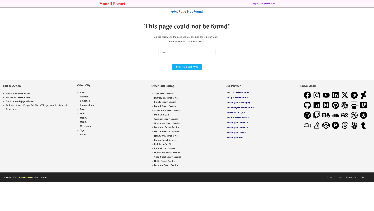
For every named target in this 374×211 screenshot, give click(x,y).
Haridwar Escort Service (166, 135)
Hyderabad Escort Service (167, 152)
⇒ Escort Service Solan (238, 92)
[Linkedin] (335, 95)
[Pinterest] (335, 105)
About (329, 177)
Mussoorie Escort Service (166, 131)
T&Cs (363, 177)
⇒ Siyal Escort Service (238, 97)
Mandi (83, 121)
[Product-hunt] (335, 125)
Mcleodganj (86, 126)
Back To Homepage (187, 66)
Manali (83, 117)
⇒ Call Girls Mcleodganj (238, 102)
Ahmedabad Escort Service (167, 110)
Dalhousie (85, 100)
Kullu (82, 113)
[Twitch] (316, 115)
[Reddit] (363, 115)
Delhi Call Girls (161, 114)
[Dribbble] (354, 115)
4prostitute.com (25, 177)
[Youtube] (326, 95)
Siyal (82, 130)
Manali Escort (112, 3)
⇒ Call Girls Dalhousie (237, 122)
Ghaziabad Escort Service (167, 122)
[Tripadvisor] (344, 115)
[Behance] (326, 115)
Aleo (82, 92)
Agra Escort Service (164, 93)
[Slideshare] (354, 105)
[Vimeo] (363, 105)
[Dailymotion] (316, 105)
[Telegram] (354, 95)
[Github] (307, 105)
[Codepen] (326, 125)
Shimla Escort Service (165, 101)
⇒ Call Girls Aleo (235, 137)
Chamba (84, 96)
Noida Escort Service (164, 161)
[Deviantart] (363, 95)
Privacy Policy (352, 177)
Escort (83, 109)
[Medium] (326, 105)
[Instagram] (316, 95)
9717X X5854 (24, 97)
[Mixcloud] (307, 125)
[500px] (354, 125)
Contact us (339, 177)
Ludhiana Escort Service (166, 97)
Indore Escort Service (164, 148)
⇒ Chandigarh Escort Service (240, 107)
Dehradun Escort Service (166, 127)
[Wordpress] (344, 105)
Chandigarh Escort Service (167, 156)
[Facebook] (307, 95)
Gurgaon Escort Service (166, 118)
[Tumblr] (363, 125)
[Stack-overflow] (316, 125)
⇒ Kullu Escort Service (238, 117)
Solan (83, 134)
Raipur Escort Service (165, 139)
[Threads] (344, 125)
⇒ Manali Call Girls (236, 112)
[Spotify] (307, 115)
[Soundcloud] (335, 115)
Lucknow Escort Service (166, 165)
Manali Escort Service (165, 106)
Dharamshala (87, 104)
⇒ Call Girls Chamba (236, 132)
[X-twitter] (344, 95)
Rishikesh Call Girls (164, 144)
